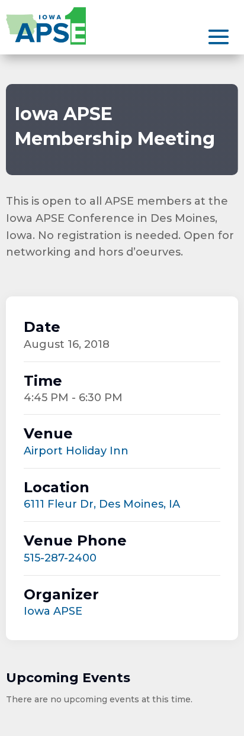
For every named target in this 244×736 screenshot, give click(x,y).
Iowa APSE (53, 611)
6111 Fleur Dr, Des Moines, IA (102, 504)
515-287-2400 (60, 557)
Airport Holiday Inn (76, 450)
